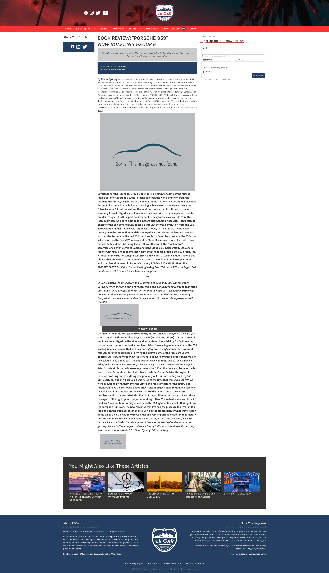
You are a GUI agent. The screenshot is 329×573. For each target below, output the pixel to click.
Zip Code (205, 71)
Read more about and (91, 554)
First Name (206, 60)
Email (204, 48)
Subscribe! (258, 75)
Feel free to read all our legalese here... (248, 554)
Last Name (239, 60)
